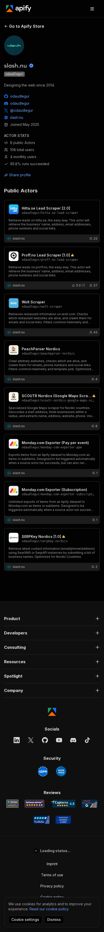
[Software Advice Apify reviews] (34, 804)
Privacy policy (52, 886)
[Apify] (18, 8)
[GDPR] (43, 771)
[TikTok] (87, 740)
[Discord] (73, 740)
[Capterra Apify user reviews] (62, 804)
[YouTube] (59, 740)
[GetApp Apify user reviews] (12, 804)
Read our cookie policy (49, 909)
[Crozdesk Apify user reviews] (63, 820)
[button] (52, 619)
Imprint (52, 864)
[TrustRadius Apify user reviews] (41, 820)
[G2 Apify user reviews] (90, 804)
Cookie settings (25, 919)
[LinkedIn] (17, 740)
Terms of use (52, 875)
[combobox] (26, 175)
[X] (31, 740)
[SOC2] (61, 771)
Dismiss (54, 919)
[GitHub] (45, 740)
